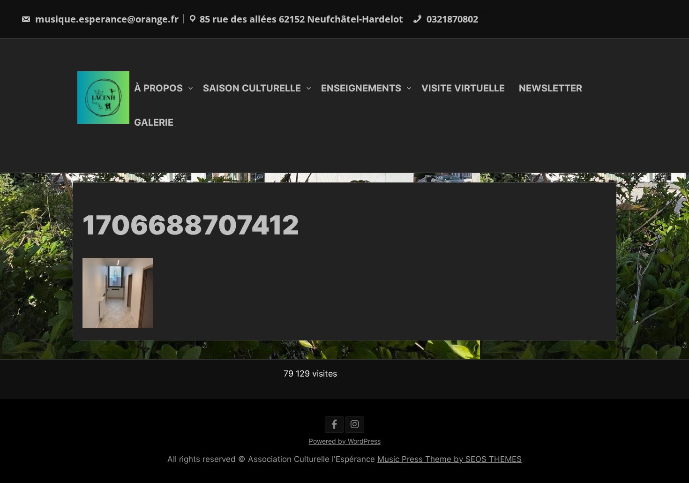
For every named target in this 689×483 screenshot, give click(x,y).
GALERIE (153, 122)
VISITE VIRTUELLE (463, 88)
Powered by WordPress (345, 441)
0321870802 (451, 19)
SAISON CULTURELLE (252, 88)
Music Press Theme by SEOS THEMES (449, 459)
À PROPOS (158, 88)
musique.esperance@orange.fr (106, 19)
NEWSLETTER (550, 88)
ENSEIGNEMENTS (361, 88)
